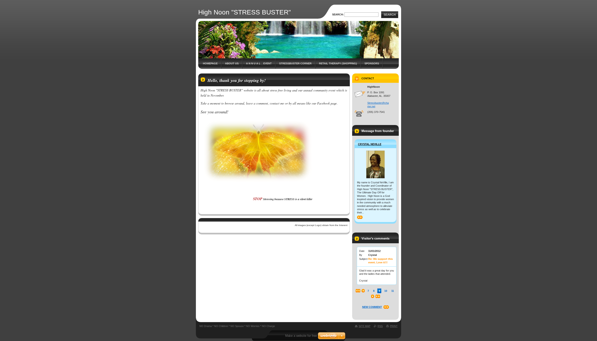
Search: (338, 14)
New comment (372, 307)
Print (394, 326)
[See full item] (375, 164)
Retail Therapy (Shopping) (338, 63)
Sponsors (371, 63)
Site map (364, 326)
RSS (380, 326)
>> (358, 217)
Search (390, 14)
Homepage (210, 63)
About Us (232, 63)
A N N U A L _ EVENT (259, 63)
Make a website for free (301, 336)
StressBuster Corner (295, 63)
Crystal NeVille (369, 144)
